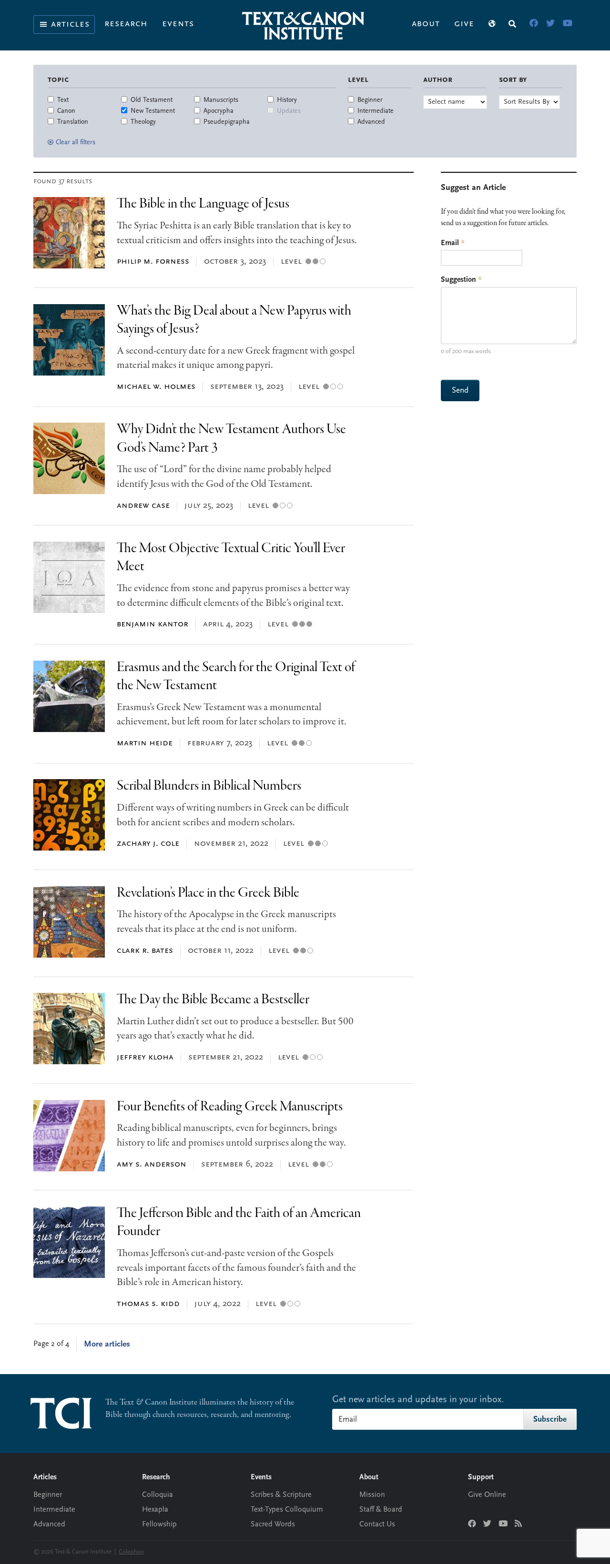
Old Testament (152, 100)
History (287, 100)
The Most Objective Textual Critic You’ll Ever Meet (231, 557)
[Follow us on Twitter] (487, 1524)
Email (453, 243)
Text (63, 100)
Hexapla (155, 1510)
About (426, 24)
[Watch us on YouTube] (503, 1524)
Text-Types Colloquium (287, 1510)
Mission (372, 1495)
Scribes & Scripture (281, 1495)
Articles (70, 24)
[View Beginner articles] (308, 261)
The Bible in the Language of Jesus (203, 204)
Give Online (487, 1495)
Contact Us (377, 1524)
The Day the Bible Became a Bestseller (213, 999)
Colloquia (157, 1495)
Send (460, 390)
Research (126, 24)
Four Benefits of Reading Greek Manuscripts (230, 1107)
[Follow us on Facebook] (472, 1524)
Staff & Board (380, 1510)
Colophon (131, 1552)
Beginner (370, 100)
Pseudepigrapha (226, 122)
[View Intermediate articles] (315, 261)
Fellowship (159, 1524)
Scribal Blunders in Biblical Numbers (209, 786)
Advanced (371, 122)
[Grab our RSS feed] (518, 1524)
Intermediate (375, 111)
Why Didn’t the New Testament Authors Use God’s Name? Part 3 (231, 438)
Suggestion (461, 280)
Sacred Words (273, 1524)
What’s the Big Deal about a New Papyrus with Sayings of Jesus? (234, 320)
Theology (143, 122)
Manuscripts (220, 100)
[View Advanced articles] (322, 261)
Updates (289, 111)
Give (464, 24)
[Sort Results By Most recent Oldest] (529, 102)
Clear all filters (75, 142)
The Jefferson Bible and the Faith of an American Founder (239, 1222)
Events (178, 24)
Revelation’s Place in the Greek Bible (208, 893)
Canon (66, 111)
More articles (107, 1344)
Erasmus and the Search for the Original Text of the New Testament (236, 676)
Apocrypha (218, 111)
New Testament (153, 111)
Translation (72, 122)
